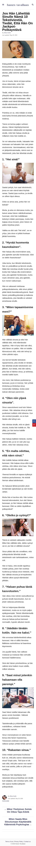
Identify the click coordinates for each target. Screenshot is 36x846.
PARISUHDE (5, 801)
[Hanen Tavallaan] (17, 5)
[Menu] (3, 4)
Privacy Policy (18, 841)
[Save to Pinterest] (34, 425)
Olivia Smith (7, 32)
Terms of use (9, 841)
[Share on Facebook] (34, 421)
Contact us (27, 841)
